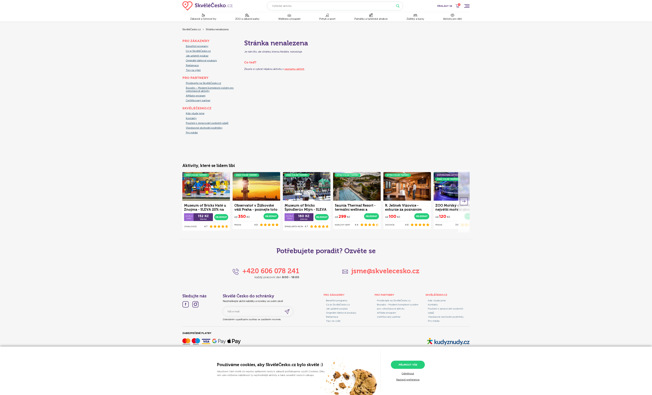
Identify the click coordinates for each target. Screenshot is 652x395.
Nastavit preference (408, 379)
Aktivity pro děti (452, 19)
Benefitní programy (197, 46)
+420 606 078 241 (270, 271)
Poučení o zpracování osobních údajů (207, 123)
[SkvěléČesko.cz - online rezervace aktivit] (207, 6)
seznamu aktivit (294, 69)
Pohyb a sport (327, 19)
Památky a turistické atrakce (371, 19)
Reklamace (192, 65)
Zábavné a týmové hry (203, 19)
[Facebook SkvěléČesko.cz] (185, 304)
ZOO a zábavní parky (247, 19)
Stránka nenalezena (217, 29)
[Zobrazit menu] (467, 6)
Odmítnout (408, 373)
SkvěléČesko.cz (191, 29)
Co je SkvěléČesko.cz (198, 51)
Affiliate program (195, 95)
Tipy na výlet (193, 70)
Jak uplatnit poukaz (197, 55)
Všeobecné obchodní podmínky (204, 128)
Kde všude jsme (195, 113)
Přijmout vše (408, 364)
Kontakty (191, 118)
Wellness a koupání (289, 19)
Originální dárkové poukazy (201, 60)
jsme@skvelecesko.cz (385, 271)
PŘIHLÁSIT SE (444, 6)
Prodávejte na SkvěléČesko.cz (203, 83)
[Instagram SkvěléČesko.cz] (195, 304)
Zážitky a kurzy (415, 19)
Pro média (192, 132)
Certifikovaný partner (198, 100)
